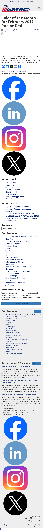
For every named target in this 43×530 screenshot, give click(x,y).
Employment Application (15, 196)
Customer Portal (12, 194)
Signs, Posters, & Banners (15, 278)
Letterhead (10, 264)
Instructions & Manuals (14, 260)
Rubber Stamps (11, 276)
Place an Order (28, 1)
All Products (10, 285)
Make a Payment (12, 199)
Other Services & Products (15, 283)
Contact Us (10, 187)
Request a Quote (12, 185)
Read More (36, 363)
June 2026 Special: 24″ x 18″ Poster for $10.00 (22, 216)
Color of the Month (17, 71)
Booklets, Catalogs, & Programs (17, 241)
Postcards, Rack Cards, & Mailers (18, 271)
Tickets (8, 280)
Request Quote (15, 1)
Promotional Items (13, 273)
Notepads (9, 269)
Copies (8, 250)
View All (37, 311)
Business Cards (11, 246)
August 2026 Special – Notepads (18, 207)
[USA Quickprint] (16, 7)
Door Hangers (11, 253)
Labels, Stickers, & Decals (15, 262)
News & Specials (12, 192)
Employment (8, 525)
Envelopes (9, 255)
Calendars (9, 248)
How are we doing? (20, 525)
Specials (26, 71)
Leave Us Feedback (13, 190)
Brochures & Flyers (13, 244)
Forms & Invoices (12, 257)
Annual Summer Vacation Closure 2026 (20, 214)
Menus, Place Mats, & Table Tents (18, 267)
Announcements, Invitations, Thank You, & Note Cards (23, 314)
